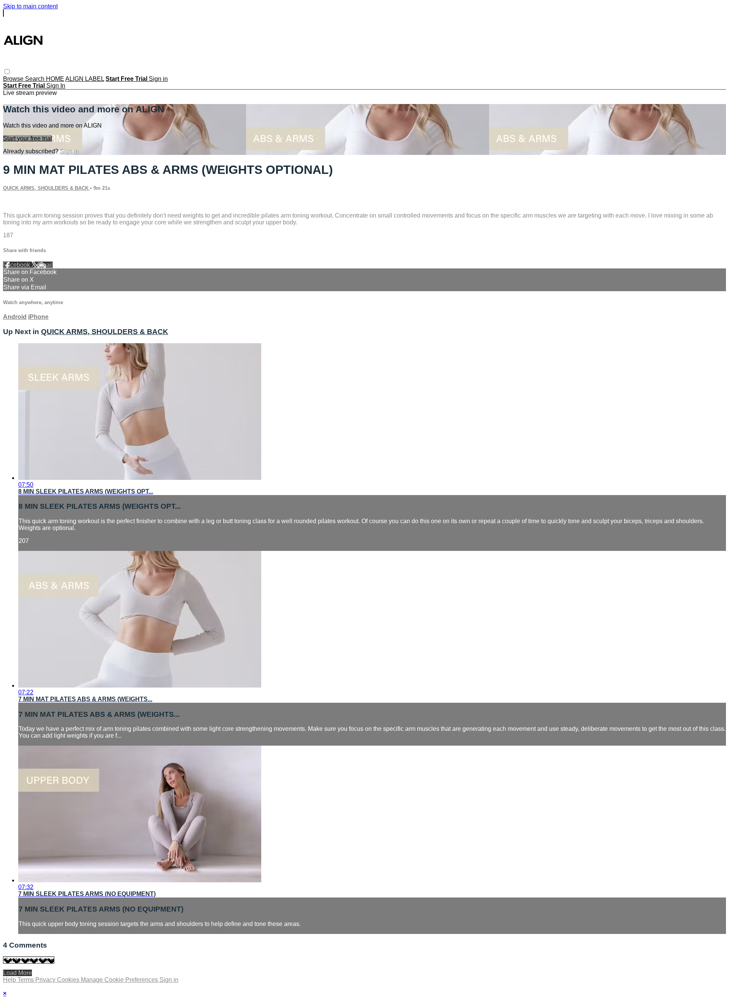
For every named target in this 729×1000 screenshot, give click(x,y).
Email (45, 265)
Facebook (17, 265)
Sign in (158, 79)
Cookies (69, 979)
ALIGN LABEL (84, 79)
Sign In (55, 85)
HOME (55, 79)
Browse (14, 79)
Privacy (46, 979)
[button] (7, 71)
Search (35, 79)
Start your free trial (27, 138)
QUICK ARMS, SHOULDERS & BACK (46, 188)
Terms (26, 979)
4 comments (19, 202)
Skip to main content (30, 6)
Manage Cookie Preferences (120, 979)
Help (10, 979)
